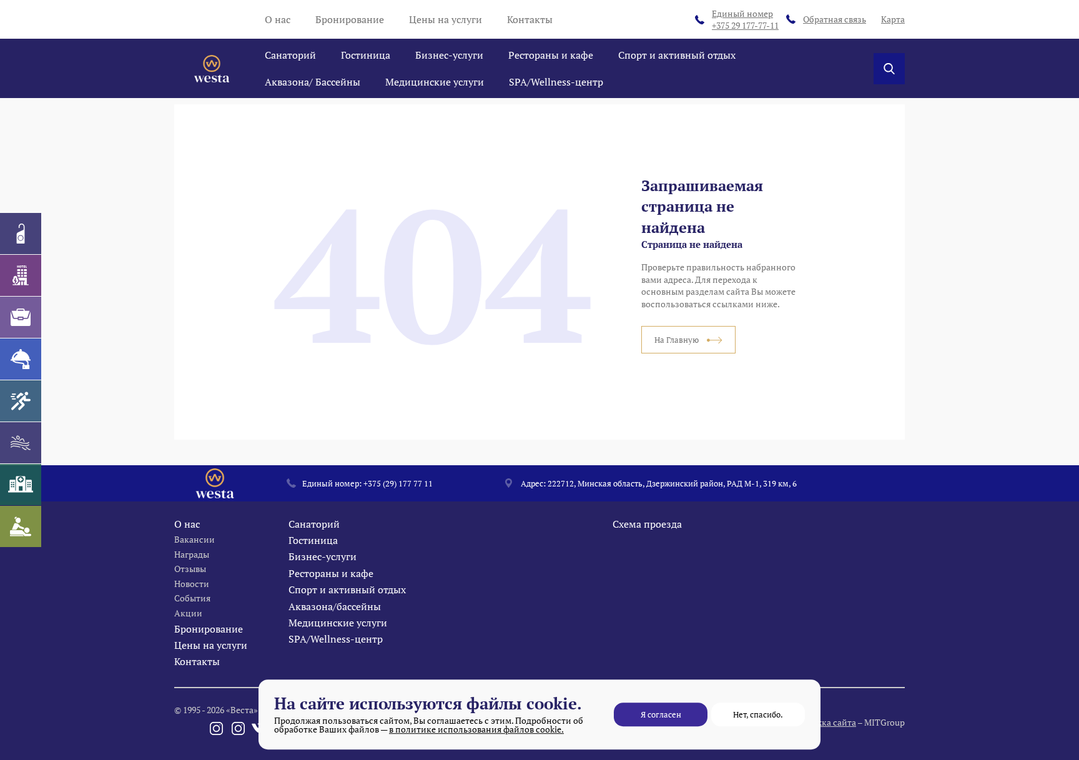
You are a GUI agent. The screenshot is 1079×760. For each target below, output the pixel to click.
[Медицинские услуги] (20, 484)
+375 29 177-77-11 (745, 19)
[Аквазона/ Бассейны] (20, 442)
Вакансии (194, 539)
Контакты (530, 19)
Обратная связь (834, 19)
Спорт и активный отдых (677, 55)
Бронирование (349, 19)
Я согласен (661, 714)
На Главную (677, 339)
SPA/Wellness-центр (556, 82)
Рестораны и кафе (550, 55)
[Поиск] (889, 68)
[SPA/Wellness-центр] (20, 526)
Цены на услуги (445, 19)
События (192, 598)
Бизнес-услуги (449, 55)
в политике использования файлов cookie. (476, 729)
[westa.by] (211, 68)
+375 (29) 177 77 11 (398, 483)
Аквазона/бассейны (334, 606)
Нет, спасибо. (758, 714)
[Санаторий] (20, 233)
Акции (188, 613)
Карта (893, 19)
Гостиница (365, 55)
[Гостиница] (20, 275)
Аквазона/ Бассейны (312, 82)
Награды (191, 554)
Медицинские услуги (434, 82)
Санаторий (290, 55)
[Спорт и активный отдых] (20, 401)
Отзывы (190, 569)
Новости (191, 584)
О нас (277, 19)
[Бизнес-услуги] (20, 317)
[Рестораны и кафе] (20, 359)
